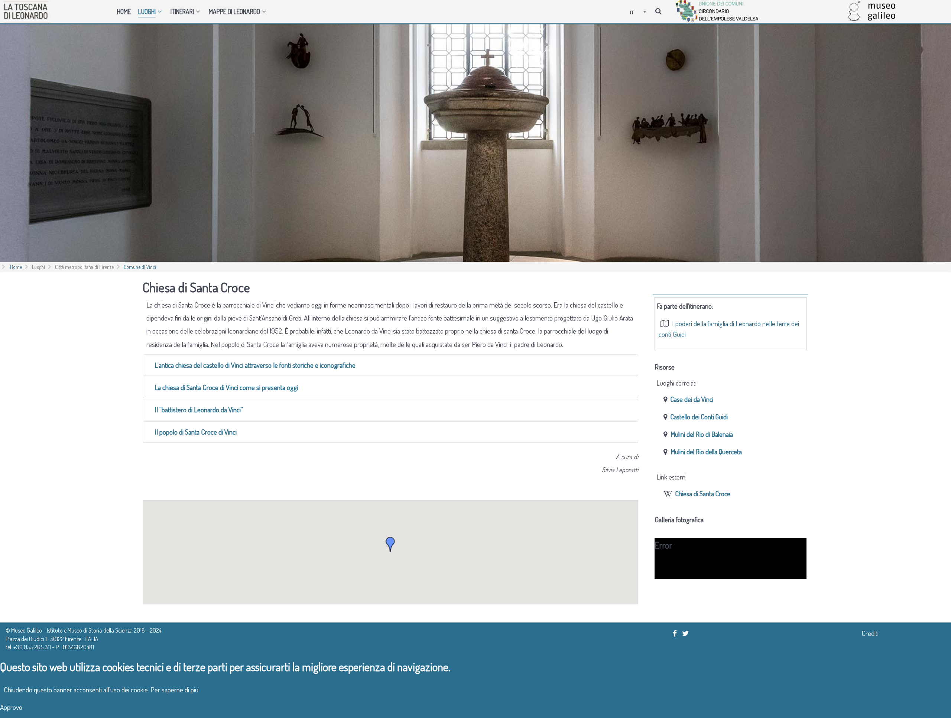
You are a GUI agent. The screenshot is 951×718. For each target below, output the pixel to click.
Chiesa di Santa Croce (702, 493)
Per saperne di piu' (174, 689)
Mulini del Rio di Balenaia (702, 434)
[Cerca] (659, 10)
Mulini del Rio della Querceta (706, 451)
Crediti (870, 633)
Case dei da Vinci (692, 399)
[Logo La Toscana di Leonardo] (57, 11)
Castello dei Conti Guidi (699, 416)
